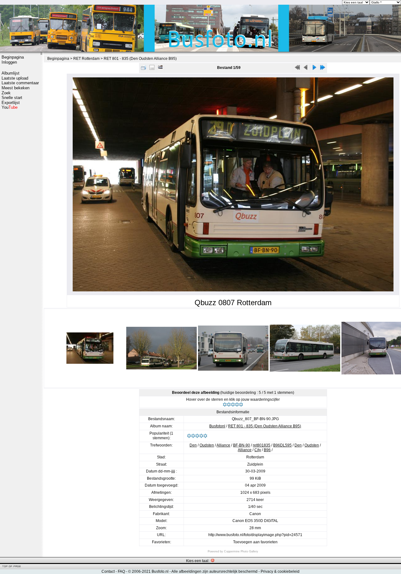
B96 (267, 450)
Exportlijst (11, 102)
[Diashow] (160, 69)
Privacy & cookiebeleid (280, 571)
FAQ (121, 571)
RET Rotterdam (86, 58)
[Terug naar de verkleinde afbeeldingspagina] (143, 69)
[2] (229, 404)
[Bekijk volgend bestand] (314, 69)
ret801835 (261, 445)
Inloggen (9, 62)
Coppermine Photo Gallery (241, 551)
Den (193, 445)
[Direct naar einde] (323, 69)
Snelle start (12, 97)
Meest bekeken (15, 88)
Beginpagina (13, 57)
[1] (225, 404)
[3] (233, 404)
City (257, 450)
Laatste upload (15, 78)
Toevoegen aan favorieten (255, 542)
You (10, 107)
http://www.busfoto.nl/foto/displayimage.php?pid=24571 (255, 535)
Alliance (223, 445)
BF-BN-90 (241, 445)
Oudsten (207, 445)
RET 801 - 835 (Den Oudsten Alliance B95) (140, 58)
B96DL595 (282, 445)
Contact (108, 571)
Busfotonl (217, 426)
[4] (237, 404)
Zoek (6, 93)
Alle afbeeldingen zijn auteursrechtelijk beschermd (214, 571)
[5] (241, 404)
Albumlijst (10, 73)
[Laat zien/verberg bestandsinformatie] (152, 69)
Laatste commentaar (20, 83)
